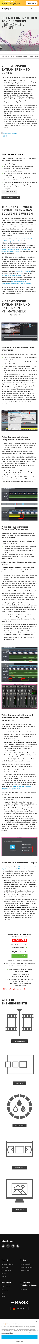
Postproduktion (19, 1209)
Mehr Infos (23, 1289)
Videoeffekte (19, 1083)
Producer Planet (25, 1270)
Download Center (7, 1270)
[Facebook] (18, 1246)
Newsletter (5, 1290)
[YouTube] (3, 1246)
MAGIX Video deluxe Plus (23, 271)
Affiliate (4, 1276)
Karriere (4, 1293)
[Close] (36, 1321)
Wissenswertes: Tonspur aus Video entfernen (14, 56)
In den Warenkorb (19, 956)
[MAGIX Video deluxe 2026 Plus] (20, 143)
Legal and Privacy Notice (7, 1333)
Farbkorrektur (19, 1125)
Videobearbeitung (19, 1041)
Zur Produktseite (9, 191)
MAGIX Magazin (25, 1264)
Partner (4, 1273)
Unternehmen (6, 1287)
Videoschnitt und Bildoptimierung (12, 275)
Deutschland (20, 1308)
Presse (3, 1296)
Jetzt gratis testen (12, 197)
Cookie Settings (19, 1341)
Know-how (5, 1267)
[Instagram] (8, 1246)
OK (19, 1337)
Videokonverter (19, 1167)
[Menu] (36, 9)
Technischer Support (8, 1264)
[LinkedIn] (13, 1246)
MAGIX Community (26, 1267)
